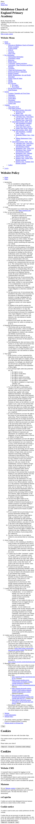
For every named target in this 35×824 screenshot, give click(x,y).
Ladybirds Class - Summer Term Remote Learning (23, 145)
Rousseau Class (20, 111)
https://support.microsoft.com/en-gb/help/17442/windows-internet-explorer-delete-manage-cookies (22, 690)
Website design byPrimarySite (13, 723)
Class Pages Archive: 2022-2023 (21, 110)
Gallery (10, 165)
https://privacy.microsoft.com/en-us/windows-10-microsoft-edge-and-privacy (22, 701)
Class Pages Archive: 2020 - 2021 (22, 141)
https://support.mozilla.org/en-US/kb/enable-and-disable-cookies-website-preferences (22, 681)
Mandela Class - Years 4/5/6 (24, 120)
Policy (6, 179)
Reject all (4, 746)
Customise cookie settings (23, 746)
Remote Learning (13, 73)
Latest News (12, 97)
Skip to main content (7, 34)
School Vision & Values (15, 78)
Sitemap (6, 713)
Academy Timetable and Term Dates (19, 93)
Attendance (11, 95)
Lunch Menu (12, 98)
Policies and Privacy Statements (17, 72)
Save (17, 822)
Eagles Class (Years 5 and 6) (24, 128)
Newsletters (11, 100)
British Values (12, 62)
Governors (11, 68)
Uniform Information (14, 102)
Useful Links (12, 103)
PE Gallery (15, 85)
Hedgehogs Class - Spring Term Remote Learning (23, 150)
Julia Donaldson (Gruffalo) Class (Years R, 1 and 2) (24, 124)
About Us (7, 43)
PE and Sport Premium (15, 88)
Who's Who (11, 53)
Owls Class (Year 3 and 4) (23, 126)
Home (6, 42)
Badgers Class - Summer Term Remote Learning (25, 162)
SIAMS (10, 82)
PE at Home (15, 87)
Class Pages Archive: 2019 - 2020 (22, 130)
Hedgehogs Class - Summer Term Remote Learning (24, 154)
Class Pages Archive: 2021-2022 (21, 115)
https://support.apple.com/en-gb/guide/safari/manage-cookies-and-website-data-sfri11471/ (23, 696)
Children (7, 105)
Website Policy (8, 716)
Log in (3, 3)
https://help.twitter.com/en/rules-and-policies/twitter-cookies (21, 649)
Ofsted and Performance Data (17, 70)
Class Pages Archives (14, 108)
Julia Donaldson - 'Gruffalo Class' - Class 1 (24, 132)
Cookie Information (10, 715)
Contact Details (12, 48)
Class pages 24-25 (13, 106)
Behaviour (11, 60)
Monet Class (19, 113)
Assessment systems (14, 58)
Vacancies (11, 52)
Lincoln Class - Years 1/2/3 (24, 118)
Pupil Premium (12, 90)
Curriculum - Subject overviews (17, 63)
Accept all (11, 746)
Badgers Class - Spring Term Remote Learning (24, 159)
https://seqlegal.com (24, 210)
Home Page (4, 5)
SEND (10, 80)
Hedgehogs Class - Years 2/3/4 (25, 148)
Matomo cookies (10, 788)
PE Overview (12, 83)
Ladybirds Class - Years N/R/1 (25, 116)
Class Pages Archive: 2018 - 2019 (22, 121)
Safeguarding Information (15, 57)
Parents (6, 92)
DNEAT (10, 50)
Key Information (9, 55)
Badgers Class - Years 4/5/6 (24, 156)
